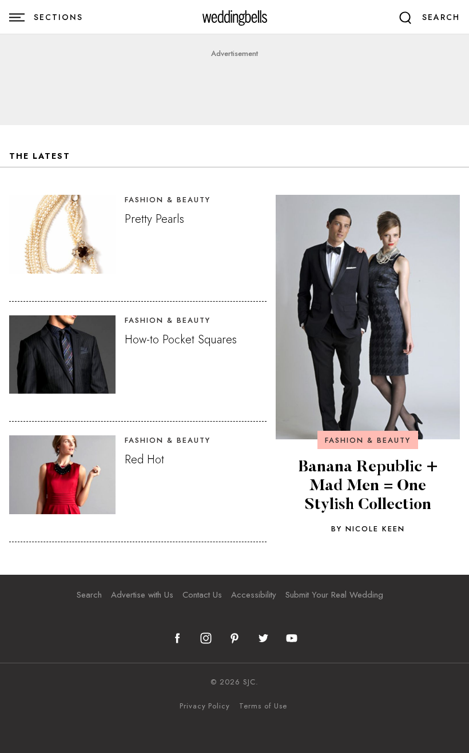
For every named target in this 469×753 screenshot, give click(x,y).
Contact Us (202, 594)
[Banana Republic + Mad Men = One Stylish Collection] (368, 317)
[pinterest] (234, 638)
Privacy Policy (205, 706)
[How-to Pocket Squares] (62, 354)
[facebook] (177, 638)
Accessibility (253, 594)
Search (89, 594)
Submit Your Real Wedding (334, 594)
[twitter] (263, 638)
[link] (234, 17)
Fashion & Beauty (368, 440)
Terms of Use (263, 706)
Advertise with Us (142, 594)
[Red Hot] (62, 474)
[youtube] (292, 638)
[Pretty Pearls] (62, 234)
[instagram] (206, 638)
